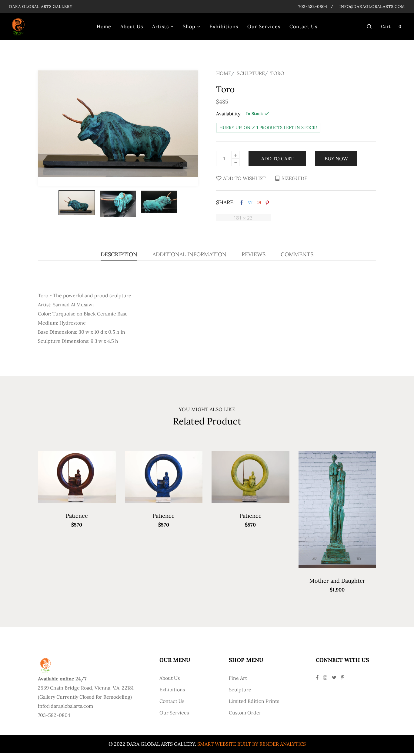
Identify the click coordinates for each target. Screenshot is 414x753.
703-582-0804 (312, 7)
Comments (297, 255)
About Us (169, 678)
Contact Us (171, 701)
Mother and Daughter (337, 580)
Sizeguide (294, 178)
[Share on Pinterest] (267, 202)
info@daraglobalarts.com (372, 7)
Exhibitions (172, 690)
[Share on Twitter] (250, 202)
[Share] (259, 202)
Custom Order (245, 713)
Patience (77, 515)
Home (223, 73)
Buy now (336, 158)
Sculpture (251, 73)
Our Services (174, 713)
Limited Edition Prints (254, 701)
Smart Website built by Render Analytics (251, 744)
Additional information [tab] (189, 255)
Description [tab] (119, 255)
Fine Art (238, 678)
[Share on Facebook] (241, 202)
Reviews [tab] (253, 255)
